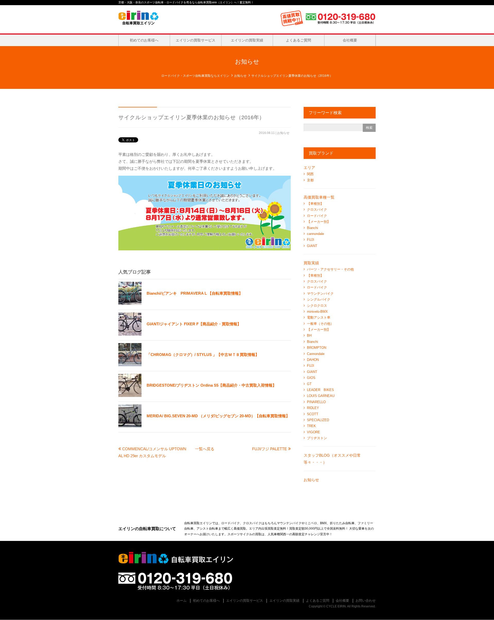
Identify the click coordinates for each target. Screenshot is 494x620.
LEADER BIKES (320, 390)
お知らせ (240, 76)
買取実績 (311, 263)
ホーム (182, 600)
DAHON (313, 360)
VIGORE (313, 432)
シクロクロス (317, 306)
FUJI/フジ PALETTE (269, 449)
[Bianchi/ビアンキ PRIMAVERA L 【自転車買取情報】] (180, 303)
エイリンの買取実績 (247, 40)
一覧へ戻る (204, 449)
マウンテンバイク (320, 293)
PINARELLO (316, 402)
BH (309, 335)
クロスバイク (317, 209)
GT (309, 384)
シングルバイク (318, 299)
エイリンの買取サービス (195, 40)
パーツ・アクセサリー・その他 (330, 269)
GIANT (312, 246)
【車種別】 (315, 204)
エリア (309, 167)
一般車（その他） (320, 324)
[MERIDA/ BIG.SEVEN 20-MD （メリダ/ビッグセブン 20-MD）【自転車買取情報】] (204, 426)
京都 (310, 180)
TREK (311, 426)
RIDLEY (313, 408)
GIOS (311, 378)
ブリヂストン (317, 438)
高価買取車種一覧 (319, 197)
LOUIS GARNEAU (320, 396)
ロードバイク (317, 216)
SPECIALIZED (318, 420)
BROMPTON (316, 348)
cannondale (315, 234)
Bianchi (312, 228)
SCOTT (312, 414)
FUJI (310, 240)
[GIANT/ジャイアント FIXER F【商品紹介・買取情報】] (179, 334)
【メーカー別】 (318, 222)
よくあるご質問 (298, 40)
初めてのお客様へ (144, 40)
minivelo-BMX (317, 311)
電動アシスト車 (318, 317)
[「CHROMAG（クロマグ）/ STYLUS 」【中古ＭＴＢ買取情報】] (188, 365)
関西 (310, 174)
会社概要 (350, 40)
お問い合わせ (366, 600)
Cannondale (315, 354)
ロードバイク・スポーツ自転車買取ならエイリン (195, 76)
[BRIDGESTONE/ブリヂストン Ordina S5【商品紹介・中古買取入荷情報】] (197, 395)
